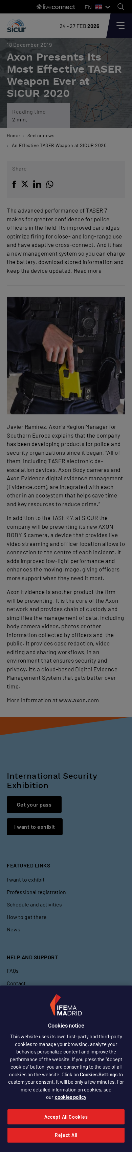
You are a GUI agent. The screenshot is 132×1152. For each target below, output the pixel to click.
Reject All (66, 1135)
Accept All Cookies (66, 1117)
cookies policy (70, 1097)
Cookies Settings (98, 1074)
